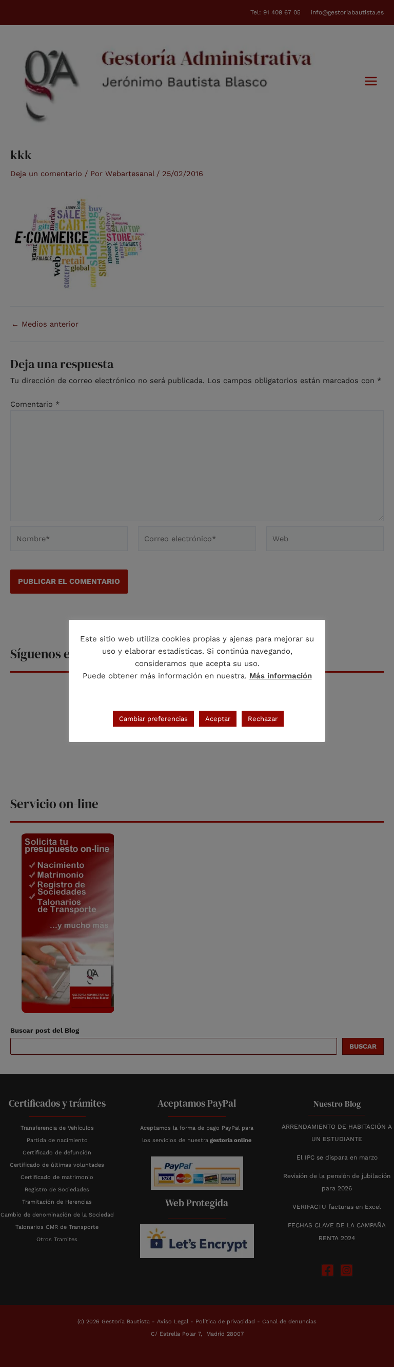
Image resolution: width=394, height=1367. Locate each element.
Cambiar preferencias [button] (153, 719)
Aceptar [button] (217, 719)
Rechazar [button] (263, 719)
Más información (280, 675)
